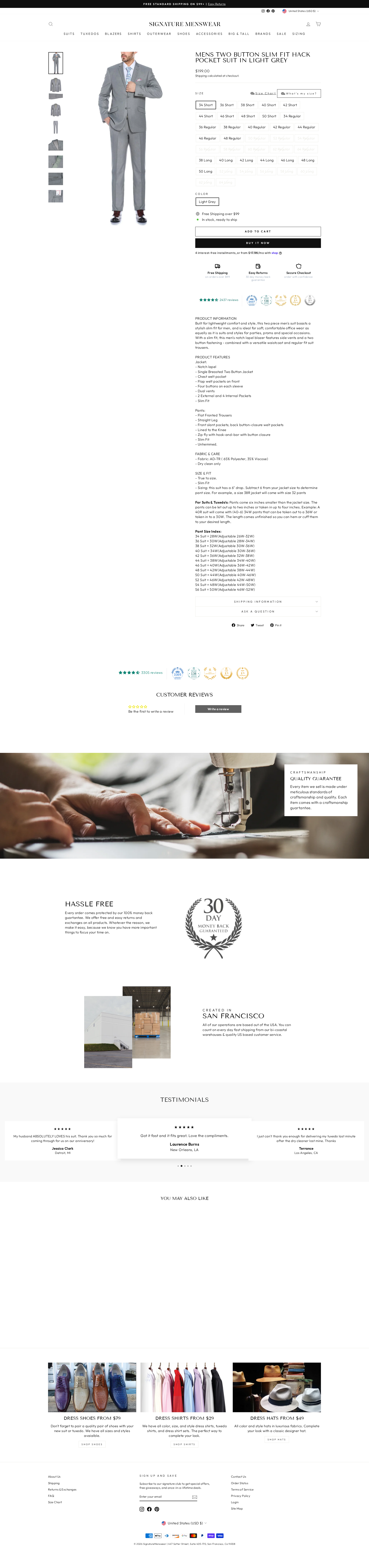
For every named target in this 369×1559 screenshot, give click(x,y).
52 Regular (282, 138)
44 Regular (306, 127)
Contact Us (238, 1476)
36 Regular (207, 127)
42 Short (290, 105)
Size (256, 93)
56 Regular (207, 149)
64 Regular (306, 149)
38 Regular (232, 127)
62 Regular (281, 149)
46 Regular (207, 138)
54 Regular (306, 138)
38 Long (205, 160)
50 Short (269, 116)
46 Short (227, 116)
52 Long (225, 171)
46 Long (287, 160)
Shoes (183, 34)
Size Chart (55, 1502)
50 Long (205, 171)
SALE (282, 34)
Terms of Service (242, 1489)
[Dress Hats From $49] (277, 1387)
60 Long (307, 171)
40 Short (269, 105)
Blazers (113, 34)
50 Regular (257, 138)
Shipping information (258, 601)
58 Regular (232, 149)
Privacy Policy (240, 1496)
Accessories (209, 34)
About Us (54, 1476)
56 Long (266, 171)
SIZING (298, 34)
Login (235, 1502)
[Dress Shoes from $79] (92, 1387)
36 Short (227, 105)
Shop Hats (277, 1439)
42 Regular (282, 127)
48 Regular (232, 138)
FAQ (51, 1496)
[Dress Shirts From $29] (184, 1387)
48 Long (307, 160)
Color (202, 194)
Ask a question (258, 611)
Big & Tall (239, 34)
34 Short (206, 105)
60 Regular (257, 149)
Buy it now (258, 243)
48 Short (248, 116)
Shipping (201, 76)
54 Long (246, 171)
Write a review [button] (218, 709)
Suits (69, 34)
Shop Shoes (92, 1444)
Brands (263, 34)
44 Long (266, 160)
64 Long (225, 182)
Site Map (237, 1508)
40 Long (226, 160)
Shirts (134, 34)
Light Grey (207, 201)
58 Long (286, 171)
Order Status (239, 1483)
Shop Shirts (184, 1444)
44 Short (206, 116)
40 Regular (257, 127)
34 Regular (292, 116)
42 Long (246, 160)
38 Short (247, 105)
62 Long (205, 182)
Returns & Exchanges (62, 1489)
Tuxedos (90, 34)
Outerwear (159, 34)
